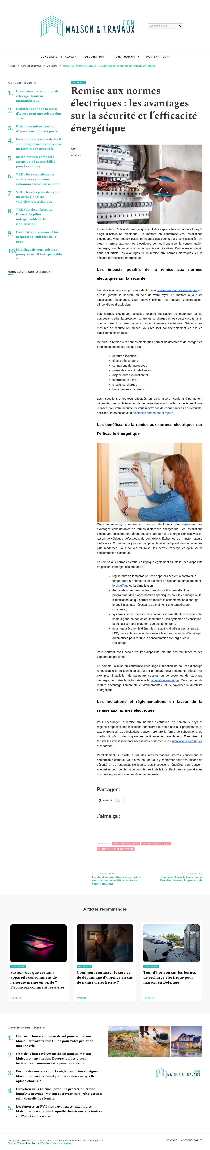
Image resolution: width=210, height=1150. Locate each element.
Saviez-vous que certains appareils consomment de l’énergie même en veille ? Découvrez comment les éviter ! (38, 980)
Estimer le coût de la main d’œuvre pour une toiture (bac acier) (39, 113)
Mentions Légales (62, 1143)
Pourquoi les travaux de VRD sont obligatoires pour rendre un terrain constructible (39, 144)
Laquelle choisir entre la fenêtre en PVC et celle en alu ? (59, 1114)
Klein (73, 149)
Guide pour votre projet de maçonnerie (54, 1043)
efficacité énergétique (126, 844)
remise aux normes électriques (115, 849)
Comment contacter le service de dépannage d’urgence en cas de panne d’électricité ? (105, 977)
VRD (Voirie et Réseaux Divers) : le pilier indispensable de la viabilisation (34, 216)
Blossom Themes (17, 1143)
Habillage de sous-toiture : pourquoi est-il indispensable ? (39, 254)
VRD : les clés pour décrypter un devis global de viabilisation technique (38, 197)
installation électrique (156, 844)
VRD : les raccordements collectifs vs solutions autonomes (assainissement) (38, 179)
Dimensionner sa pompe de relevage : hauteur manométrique (37, 96)
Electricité (78, 82)
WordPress (46, 1143)
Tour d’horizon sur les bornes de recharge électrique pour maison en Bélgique (169, 977)
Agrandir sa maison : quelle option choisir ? (55, 1078)
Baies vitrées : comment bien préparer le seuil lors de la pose (38, 237)
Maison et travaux (36, 1140)
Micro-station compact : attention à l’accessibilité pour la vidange (35, 161)
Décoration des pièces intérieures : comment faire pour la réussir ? (51, 1061)
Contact (171, 1140)
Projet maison (123, 56)
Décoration (94, 56)
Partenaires (156, 56)
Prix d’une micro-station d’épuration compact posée (37, 129)
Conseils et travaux (57, 56)
